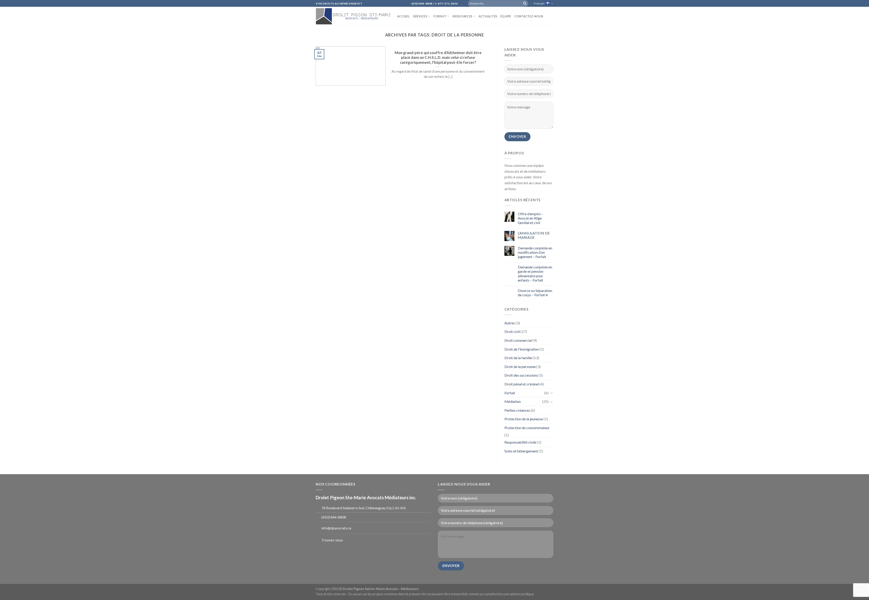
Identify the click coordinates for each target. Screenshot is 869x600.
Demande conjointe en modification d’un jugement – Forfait (535, 252)
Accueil (403, 16)
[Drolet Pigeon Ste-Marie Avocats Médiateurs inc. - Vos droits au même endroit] (353, 16)
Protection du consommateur (527, 427)
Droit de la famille (518, 358)
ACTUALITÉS (488, 16)
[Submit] (524, 3)
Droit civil (512, 331)
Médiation (512, 401)
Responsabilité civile (520, 442)
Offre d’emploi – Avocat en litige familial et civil (530, 218)
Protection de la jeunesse (523, 419)
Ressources (463, 16)
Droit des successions (521, 375)
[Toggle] (551, 392)
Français (539, 3)
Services (420, 16)
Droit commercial (518, 340)
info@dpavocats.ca (336, 528)
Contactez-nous (528, 16)
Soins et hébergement (521, 451)
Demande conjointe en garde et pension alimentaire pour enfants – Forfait (535, 273)
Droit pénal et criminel (521, 384)
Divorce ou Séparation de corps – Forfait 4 (535, 292)
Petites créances (517, 410)
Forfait (439, 16)
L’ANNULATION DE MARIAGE (534, 235)
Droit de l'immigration (521, 349)
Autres (509, 323)
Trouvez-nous (332, 540)
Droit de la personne (520, 366)
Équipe (505, 16)
